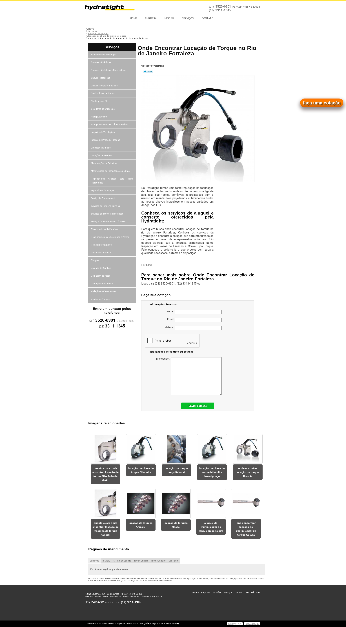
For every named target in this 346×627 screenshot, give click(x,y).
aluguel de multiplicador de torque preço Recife (211, 526)
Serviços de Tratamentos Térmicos (108, 221)
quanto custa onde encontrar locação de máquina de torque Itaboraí (105, 528)
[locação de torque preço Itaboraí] (176, 449)
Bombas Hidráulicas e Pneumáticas (108, 70)
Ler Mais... (147, 265)
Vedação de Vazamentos (103, 291)
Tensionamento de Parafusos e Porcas (110, 237)
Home (133, 18)
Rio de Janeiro (141, 561)
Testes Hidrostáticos (101, 245)
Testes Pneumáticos (101, 252)
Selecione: (94, 561)
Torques (95, 260)
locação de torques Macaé (176, 524)
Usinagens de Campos (102, 283)
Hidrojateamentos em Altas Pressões (109, 124)
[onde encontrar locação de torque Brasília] (248, 449)
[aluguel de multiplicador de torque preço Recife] (211, 503)
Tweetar (148, 71)
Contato (207, 18)
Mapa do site (253, 592)
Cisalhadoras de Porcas (103, 93)
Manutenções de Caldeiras (104, 163)
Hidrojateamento (99, 116)
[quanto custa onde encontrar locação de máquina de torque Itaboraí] (105, 503)
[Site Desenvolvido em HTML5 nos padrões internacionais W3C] (235, 623)
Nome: (171, 311)
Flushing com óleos (100, 101)
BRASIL (106, 561)
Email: (171, 319)
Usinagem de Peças (100, 276)
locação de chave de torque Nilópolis (141, 470)
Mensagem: (163, 358)
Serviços (188, 18)
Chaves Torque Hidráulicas (104, 85)
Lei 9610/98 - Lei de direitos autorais (157, 581)
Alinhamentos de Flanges (103, 54)
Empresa (151, 18)
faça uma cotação (322, 102)
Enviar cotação (197, 405)
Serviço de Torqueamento (103, 198)
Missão (169, 18)
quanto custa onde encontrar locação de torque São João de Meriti (105, 474)
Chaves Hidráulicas (100, 78)
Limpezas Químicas (101, 148)
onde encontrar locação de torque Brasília (247, 472)
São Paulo (173, 561)
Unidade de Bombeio (101, 268)
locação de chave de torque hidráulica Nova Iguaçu (212, 472)
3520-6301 (223, 6)
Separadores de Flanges (102, 190)
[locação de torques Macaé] (176, 503)
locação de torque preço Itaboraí (176, 470)
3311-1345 (223, 10)
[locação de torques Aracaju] (141, 503)
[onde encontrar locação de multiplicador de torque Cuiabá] (246, 503)
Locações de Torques (101, 155)
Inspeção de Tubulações (103, 132)
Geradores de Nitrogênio (103, 109)
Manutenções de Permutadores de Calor (110, 171)
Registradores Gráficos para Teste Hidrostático (112, 181)
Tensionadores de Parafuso (104, 229)
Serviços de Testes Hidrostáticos (107, 214)
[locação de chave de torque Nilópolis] (141, 449)
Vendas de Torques (100, 299)
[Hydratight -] (105, 8)
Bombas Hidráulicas (101, 62)
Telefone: (169, 327)
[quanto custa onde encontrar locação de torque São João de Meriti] (105, 449)
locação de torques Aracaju (140, 524)
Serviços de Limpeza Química (105, 206)
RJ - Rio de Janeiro (122, 561)
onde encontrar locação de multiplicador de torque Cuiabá (246, 528)
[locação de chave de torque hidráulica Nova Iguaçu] (212, 449)
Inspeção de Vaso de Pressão (105, 140)
